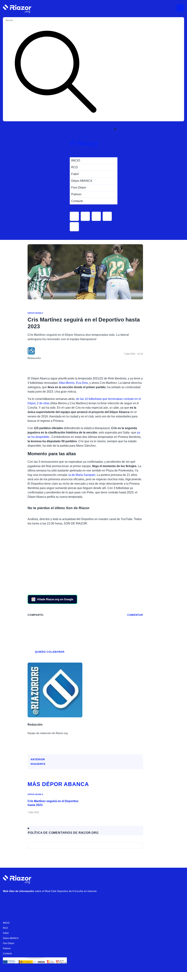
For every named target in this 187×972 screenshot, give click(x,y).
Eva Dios (82, 382)
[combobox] (20, 20)
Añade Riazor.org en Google (55, 599)
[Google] (62, 900)
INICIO (6, 923)
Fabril (6, 933)
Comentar (135, 614)
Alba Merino (67, 382)
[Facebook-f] (51, 900)
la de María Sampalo (81, 474)
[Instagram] (18, 900)
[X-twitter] (29, 900)
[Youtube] (7, 900)
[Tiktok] (40, 900)
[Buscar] (55, 72)
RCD (5, 928)
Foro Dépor (8, 943)
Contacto (7, 953)
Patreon (7, 948)
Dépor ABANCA (35, 313)
